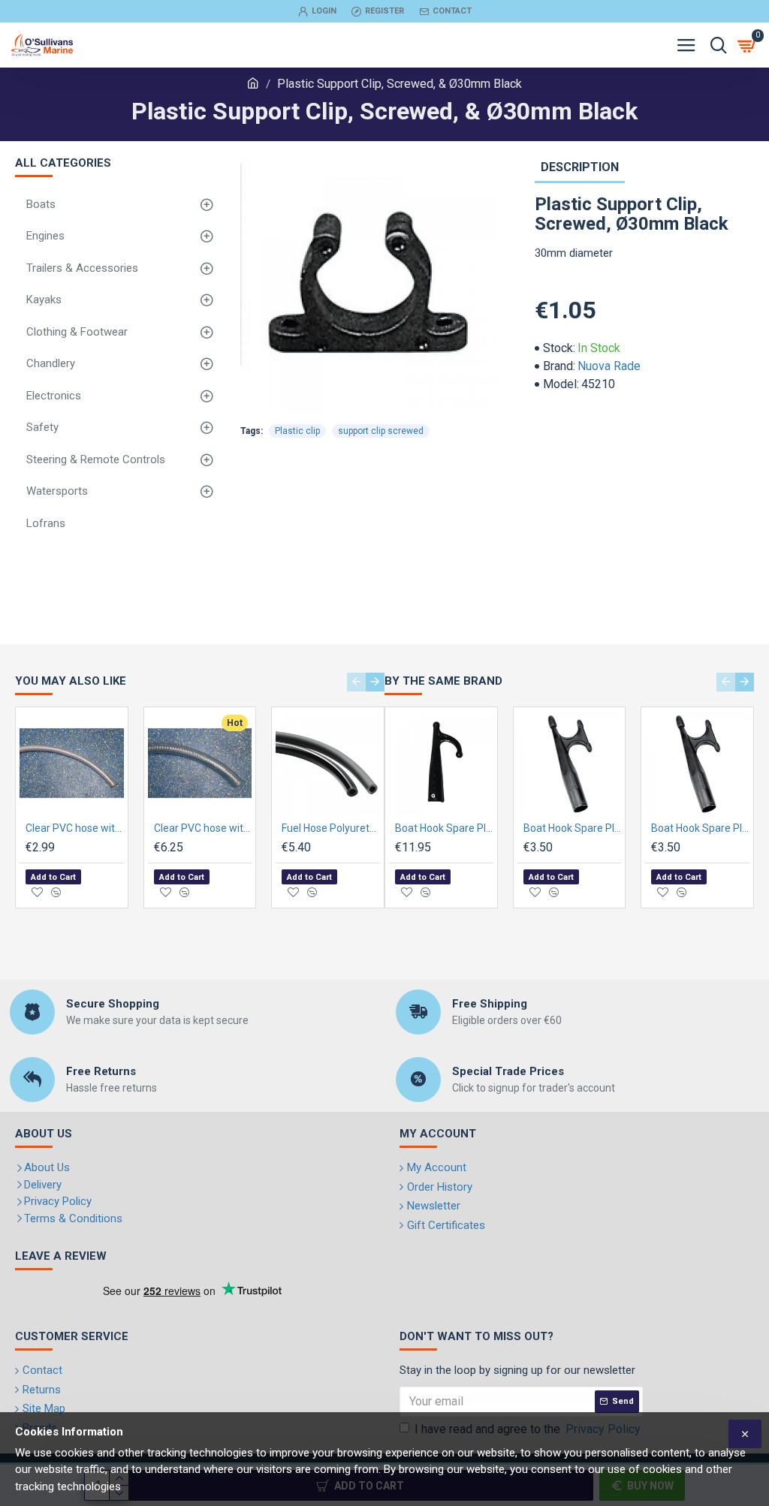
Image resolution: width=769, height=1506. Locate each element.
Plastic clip (297, 431)
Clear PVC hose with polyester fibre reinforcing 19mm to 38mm (75, 828)
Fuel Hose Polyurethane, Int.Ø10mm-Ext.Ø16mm (331, 828)
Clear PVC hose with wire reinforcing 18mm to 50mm (203, 828)
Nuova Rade (609, 366)
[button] (356, 682)
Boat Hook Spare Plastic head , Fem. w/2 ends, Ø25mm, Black (572, 828)
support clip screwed (381, 431)
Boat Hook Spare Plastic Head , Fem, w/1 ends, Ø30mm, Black (444, 828)
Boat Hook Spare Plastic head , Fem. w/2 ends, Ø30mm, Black (700, 828)
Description (580, 167)
